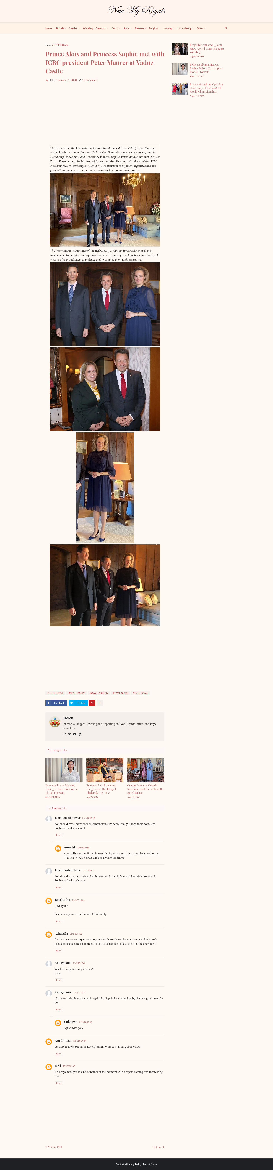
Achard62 (61, 933)
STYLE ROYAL (140, 693)
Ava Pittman (63, 1040)
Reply (58, 835)
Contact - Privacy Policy (128, 1164)
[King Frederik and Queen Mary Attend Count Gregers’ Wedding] (180, 49)
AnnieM (69, 847)
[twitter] (69, 734)
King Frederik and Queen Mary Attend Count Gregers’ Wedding (207, 48)
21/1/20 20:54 (83, 847)
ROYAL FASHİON (99, 693)
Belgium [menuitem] (153, 28)
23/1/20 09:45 (69, 1066)
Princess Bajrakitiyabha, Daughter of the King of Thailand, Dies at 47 (101, 788)
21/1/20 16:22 (76, 933)
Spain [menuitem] (126, 28)
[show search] (224, 28)
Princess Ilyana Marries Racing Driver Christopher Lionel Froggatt (62, 788)
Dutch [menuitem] (114, 28)
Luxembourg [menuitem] (184, 28)
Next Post (157, 1146)
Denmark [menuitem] (101, 28)
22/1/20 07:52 (85, 1022)
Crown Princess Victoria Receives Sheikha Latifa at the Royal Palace (145, 788)
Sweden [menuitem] (73, 28)
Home (48, 45)
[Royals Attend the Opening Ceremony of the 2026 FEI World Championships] (180, 89)
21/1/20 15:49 (88, 818)
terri (58, 1066)
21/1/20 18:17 (79, 992)
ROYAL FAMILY (76, 693)
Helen (68, 717)
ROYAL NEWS (120, 693)
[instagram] (65, 734)
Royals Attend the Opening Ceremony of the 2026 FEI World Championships (206, 87)
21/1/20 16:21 (78, 900)
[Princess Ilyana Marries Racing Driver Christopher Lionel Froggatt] (180, 69)
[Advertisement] (105, 114)
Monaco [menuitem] (139, 28)
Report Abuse (150, 1164)
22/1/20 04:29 (79, 1041)
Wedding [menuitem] (88, 28)
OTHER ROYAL (61, 45)
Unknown (70, 1022)
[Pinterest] (92, 703)
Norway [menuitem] (168, 28)
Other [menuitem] (200, 28)
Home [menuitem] (49, 28)
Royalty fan (62, 900)
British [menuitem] (60, 28)
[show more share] (100, 703)
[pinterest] (80, 734)
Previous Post (54, 1146)
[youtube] (74, 734)
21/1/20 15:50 (88, 870)
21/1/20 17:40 (79, 963)
